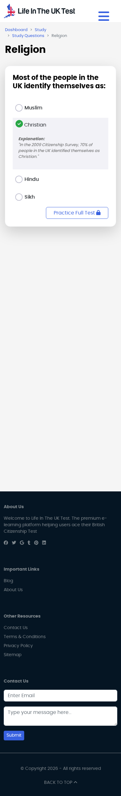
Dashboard (16, 30)
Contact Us (16, 628)
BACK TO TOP (59, 782)
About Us (13, 590)
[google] (22, 543)
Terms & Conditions (25, 637)
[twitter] (14, 543)
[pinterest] (36, 543)
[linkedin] (44, 543)
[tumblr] (29, 543)
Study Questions (28, 36)
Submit (14, 735)
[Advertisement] (60, 297)
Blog (8, 581)
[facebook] (6, 543)
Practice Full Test (75, 212)
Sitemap (12, 655)
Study (40, 30)
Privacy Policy (18, 646)
